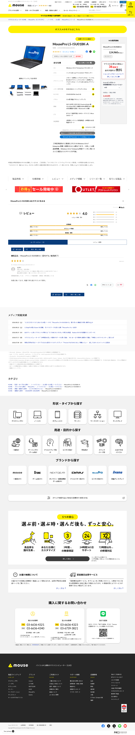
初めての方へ (58, 2)
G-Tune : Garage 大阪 (97, 697)
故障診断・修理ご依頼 (76, 683)
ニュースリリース (12, 725)
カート (125, 6)
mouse (31, 681)
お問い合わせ (102, 2)
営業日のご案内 (53, 689)
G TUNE (31, 683)
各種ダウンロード (75, 689)
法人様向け (123, 2)
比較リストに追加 (84, 39)
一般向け (16, 450)
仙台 (92, 681)
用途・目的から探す (51, 10)
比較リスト (131, 15)
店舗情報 (94, 2)
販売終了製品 (115, 694)
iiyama (31, 695)
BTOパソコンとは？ (117, 677)
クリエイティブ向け (50, 451)
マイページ (115, 6)
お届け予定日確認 (116, 688)
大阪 (92, 695)
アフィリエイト (115, 683)
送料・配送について (55, 686)
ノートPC (37, 421)
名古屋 (92, 692)
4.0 (85, 213)
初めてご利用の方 (116, 674)
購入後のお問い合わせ (76, 681)
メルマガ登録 (78, 2)
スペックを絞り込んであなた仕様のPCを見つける (70, 498)
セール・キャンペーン (70, 10)
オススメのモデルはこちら (67, 29)
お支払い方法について (55, 683)
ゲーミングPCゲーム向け (33, 451)
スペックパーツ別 (102, 451)
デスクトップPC (17, 421)
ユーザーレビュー (38, 242)
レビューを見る (69, 52)
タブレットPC (57, 421)
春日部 (92, 689)
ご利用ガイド (68, 2)
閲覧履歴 (130, 6)
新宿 (92, 686)
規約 (51, 725)
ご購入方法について (55, 681)
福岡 (92, 700)
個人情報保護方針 (41, 725)
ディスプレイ (117, 421)
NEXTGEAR (32, 686)
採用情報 (31, 725)
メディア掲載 (76, 179)
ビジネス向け (67, 450)
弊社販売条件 (35, 644)
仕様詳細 (36, 179)
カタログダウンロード (117, 691)
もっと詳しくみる (84, 63)
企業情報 (86, 2)
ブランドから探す (13, 10)
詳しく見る (67, 559)
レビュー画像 (97, 242)
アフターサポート (113, 2)
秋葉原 (92, 683)
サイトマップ (115, 699)
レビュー (56, 179)
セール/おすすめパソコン (15, 697)
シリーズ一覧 (95, 179)
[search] (125, 10)
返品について (53, 692)
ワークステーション (97, 421)
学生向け (85, 450)
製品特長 (16, 179)
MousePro (32, 692)
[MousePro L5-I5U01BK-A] (12, 87)
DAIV (30, 689)
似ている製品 (115, 179)
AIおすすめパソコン (119, 451)
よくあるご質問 (53, 695)
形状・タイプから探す (32, 10)
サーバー (77, 421)
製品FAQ (72, 686)
